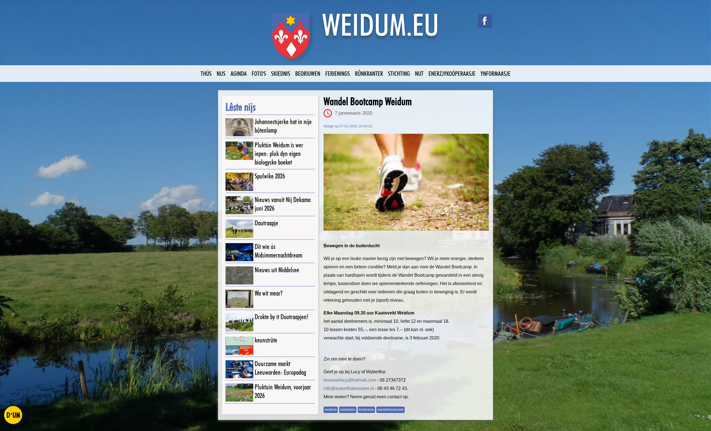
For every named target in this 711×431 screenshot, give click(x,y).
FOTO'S (259, 73)
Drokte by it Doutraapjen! (282, 317)
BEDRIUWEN (307, 73)
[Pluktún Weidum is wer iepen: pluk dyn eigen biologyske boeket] (239, 151)
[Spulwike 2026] (239, 182)
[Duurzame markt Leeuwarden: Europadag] (239, 369)
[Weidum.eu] (355, 39)
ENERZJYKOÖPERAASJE (452, 73)
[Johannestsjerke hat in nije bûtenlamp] (239, 127)
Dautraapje (266, 223)
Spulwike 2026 (270, 176)
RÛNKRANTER (369, 73)
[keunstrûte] (239, 346)
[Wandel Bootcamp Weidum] (406, 182)
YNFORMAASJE (495, 73)
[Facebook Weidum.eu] (485, 21)
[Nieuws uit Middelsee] (239, 275)
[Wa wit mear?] (239, 299)
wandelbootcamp (390, 410)
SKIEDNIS (280, 73)
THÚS (206, 73)
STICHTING (399, 73)
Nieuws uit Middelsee (277, 270)
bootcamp (366, 410)
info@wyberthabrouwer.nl (349, 388)
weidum (331, 410)
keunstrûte (266, 340)
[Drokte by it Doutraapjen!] (239, 322)
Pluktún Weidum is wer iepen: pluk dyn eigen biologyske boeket (279, 153)
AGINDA (239, 73)
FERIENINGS (337, 73)
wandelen (347, 410)
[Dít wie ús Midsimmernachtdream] (239, 252)
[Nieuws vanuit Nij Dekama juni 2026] (239, 205)
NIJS (221, 73)
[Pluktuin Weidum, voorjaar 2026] (239, 393)
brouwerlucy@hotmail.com (350, 380)
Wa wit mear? (268, 293)
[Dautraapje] (239, 229)
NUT (419, 73)
